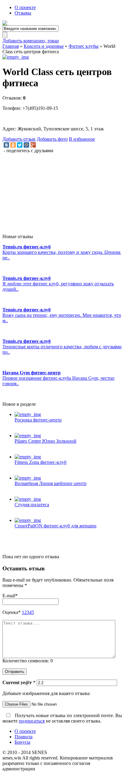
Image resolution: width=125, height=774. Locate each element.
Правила (23, 736)
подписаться (32, 720)
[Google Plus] (33, 145)
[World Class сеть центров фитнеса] (62, 57)
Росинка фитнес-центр (38, 419)
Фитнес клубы (84, 46)
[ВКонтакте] (6, 145)
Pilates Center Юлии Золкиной (45, 441)
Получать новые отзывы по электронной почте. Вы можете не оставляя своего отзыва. (62, 718)
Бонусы (22, 742)
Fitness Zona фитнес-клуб (40, 462)
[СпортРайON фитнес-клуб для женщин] (69, 520)
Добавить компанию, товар (30, 40)
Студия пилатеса (32, 504)
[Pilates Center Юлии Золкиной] (69, 435)
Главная (10, 46)
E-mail (10, 595)
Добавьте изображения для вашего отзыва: (46, 693)
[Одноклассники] (13, 145)
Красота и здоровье (44, 46)
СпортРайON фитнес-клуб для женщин (55, 525)
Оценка (11, 612)
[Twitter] (19, 145)
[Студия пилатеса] (69, 499)
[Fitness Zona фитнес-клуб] (69, 457)
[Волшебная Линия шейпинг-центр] (69, 478)
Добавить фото (52, 139)
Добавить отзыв (18, 139)
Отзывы (23, 12)
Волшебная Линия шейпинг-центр (50, 483)
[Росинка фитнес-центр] (69, 414)
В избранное (82, 139)
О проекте (25, 7)
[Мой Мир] (26, 145)
